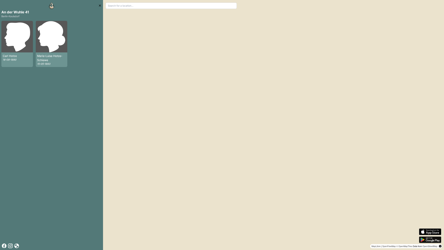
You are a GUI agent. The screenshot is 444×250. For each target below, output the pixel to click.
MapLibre (376, 246)
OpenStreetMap (429, 246)
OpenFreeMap (389, 246)
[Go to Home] (51, 5)
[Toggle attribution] (440, 246)
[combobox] (171, 6)
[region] (273, 125)
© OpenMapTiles (404, 246)
